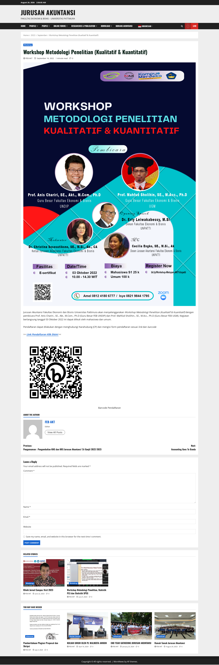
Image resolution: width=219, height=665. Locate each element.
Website (27, 526)
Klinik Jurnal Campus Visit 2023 (38, 590)
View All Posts (55, 432)
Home (23, 25)
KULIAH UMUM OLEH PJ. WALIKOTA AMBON (87, 643)
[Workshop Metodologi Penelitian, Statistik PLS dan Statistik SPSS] (87, 573)
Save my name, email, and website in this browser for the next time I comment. (63, 536)
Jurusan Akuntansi (48, 12)
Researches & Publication (83, 25)
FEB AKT (29, 58)
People (45, 25)
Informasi (29, 636)
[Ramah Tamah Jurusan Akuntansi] (175, 626)
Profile (32, 25)
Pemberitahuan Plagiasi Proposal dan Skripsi (40, 644)
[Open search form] (182, 26)
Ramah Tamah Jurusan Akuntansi (169, 643)
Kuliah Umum (75, 636)
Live (194, 25)
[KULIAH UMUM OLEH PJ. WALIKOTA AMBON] (87, 626)
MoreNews (119, 661)
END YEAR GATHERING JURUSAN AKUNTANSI (131, 643)
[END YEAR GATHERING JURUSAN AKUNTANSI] (131, 626)
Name (27, 506)
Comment (28, 470)
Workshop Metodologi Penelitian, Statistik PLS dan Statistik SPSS (86, 591)
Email (26, 516)
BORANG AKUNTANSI (124, 25)
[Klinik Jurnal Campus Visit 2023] (44, 573)
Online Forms (60, 25)
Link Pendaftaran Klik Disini (42, 334)
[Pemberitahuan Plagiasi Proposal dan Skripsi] (44, 626)
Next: (183, 447)
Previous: (62, 447)
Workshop (28, 45)
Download (105, 25)
